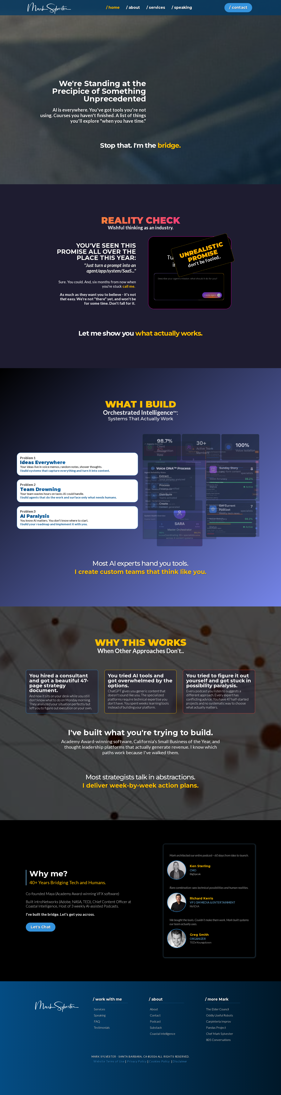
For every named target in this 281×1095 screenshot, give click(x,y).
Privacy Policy (137, 1061)
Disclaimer (180, 1061)
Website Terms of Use (109, 1061)
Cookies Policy (159, 1061)
